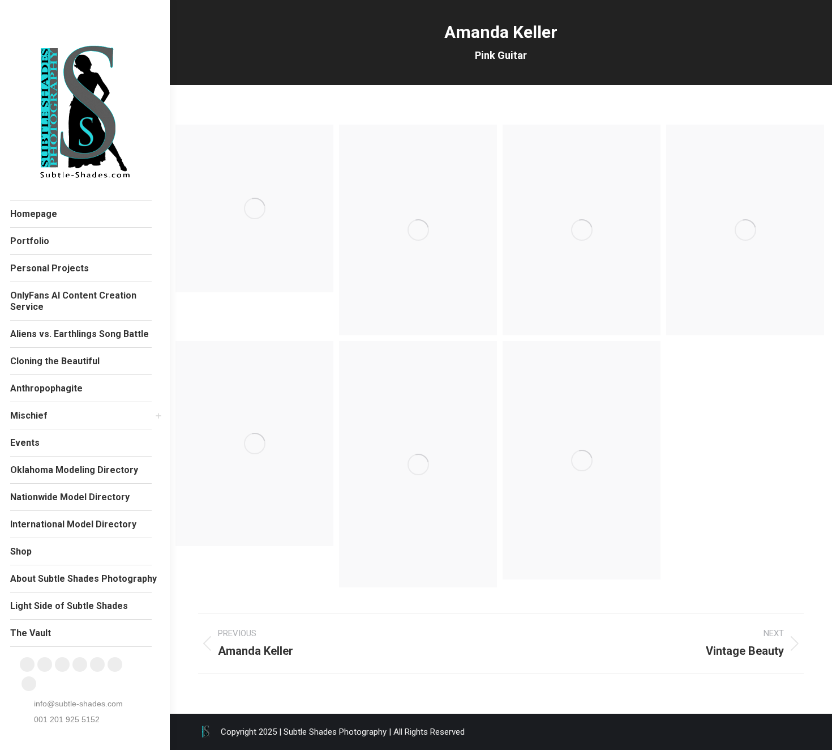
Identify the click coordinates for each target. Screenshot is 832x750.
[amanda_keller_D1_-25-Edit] (254, 208)
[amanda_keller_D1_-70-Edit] (745, 230)
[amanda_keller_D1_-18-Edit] (582, 460)
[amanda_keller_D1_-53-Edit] (582, 230)
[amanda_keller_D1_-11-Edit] (418, 464)
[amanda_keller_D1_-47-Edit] (418, 230)
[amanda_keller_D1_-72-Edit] (254, 443)
